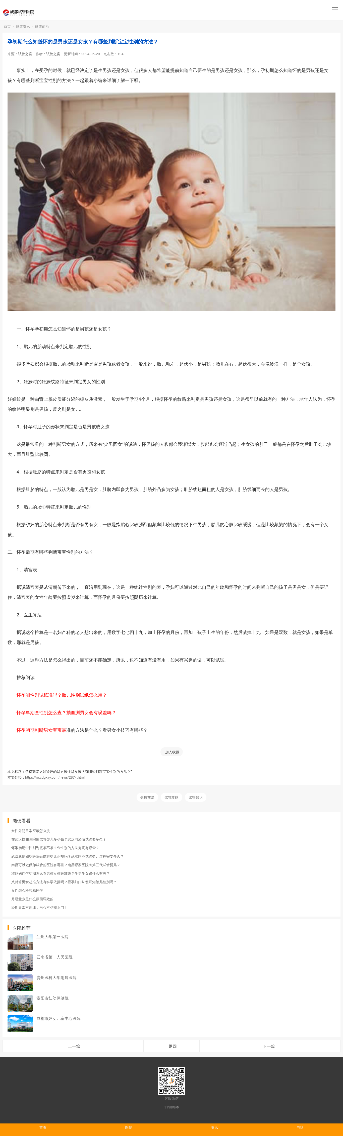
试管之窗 (25, 53)
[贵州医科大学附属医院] (20, 983)
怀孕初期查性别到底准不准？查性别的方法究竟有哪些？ (55, 847)
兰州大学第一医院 (52, 936)
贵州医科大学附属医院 (56, 977)
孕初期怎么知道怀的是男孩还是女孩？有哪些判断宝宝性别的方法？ (83, 41)
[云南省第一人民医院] (20, 962)
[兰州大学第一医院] (20, 942)
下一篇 (269, 1046)
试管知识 (196, 797)
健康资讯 (23, 26)
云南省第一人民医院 (54, 957)
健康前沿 (42, 26)
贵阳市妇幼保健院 (52, 998)
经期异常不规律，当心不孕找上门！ (39, 907)
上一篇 (74, 1046)
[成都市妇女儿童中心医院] (20, 1023)
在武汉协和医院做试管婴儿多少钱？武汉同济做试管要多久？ (58, 839)
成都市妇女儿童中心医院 (58, 1018)
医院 (128, 1127)
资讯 (214, 1127)
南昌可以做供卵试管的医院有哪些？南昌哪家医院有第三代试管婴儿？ (65, 864)
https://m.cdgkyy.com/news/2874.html (55, 777)
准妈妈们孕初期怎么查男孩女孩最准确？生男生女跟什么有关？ (60, 873)
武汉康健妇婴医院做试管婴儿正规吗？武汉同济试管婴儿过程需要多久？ (67, 856)
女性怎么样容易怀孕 (27, 890)
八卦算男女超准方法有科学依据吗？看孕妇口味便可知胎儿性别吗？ (64, 881)
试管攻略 (171, 797)
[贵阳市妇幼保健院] (20, 1003)
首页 (7, 26)
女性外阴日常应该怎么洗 (30, 830)
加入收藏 (172, 751)
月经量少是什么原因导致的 (32, 898)
